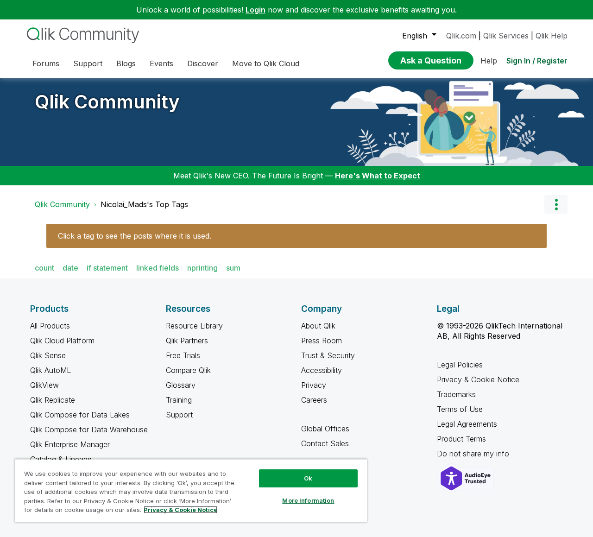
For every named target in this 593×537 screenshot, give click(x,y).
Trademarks (456, 394)
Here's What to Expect (377, 175)
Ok (308, 478)
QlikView (44, 385)
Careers (314, 399)
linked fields (157, 267)
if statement (107, 267)
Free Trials (183, 355)
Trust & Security (328, 355)
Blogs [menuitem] (126, 63)
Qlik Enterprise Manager (70, 444)
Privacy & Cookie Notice (478, 379)
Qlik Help (552, 35)
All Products (50, 325)
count (44, 267)
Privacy (313, 385)
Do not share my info (474, 453)
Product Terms (461, 438)
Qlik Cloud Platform (62, 340)
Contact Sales (325, 443)
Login (255, 9)
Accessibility (321, 370)
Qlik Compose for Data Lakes (80, 414)
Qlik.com (461, 35)
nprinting (202, 267)
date (70, 267)
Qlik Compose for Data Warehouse (89, 429)
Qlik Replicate (52, 399)
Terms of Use (460, 409)
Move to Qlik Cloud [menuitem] (265, 63)
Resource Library (194, 325)
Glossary (181, 385)
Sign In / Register (537, 60)
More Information (308, 500)
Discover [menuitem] (202, 63)
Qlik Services (506, 35)
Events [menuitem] (161, 63)
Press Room (321, 340)
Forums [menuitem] (45, 63)
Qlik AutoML (50, 370)
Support (179, 414)
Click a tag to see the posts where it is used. (134, 235)
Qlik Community (107, 102)
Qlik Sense (48, 355)
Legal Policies (460, 364)
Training (179, 399)
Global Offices (325, 428)
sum (233, 267)
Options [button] (556, 204)
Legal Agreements (467, 424)
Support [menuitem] (87, 63)
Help (488, 60)
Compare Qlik (188, 370)
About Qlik (318, 325)
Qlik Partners (187, 340)
